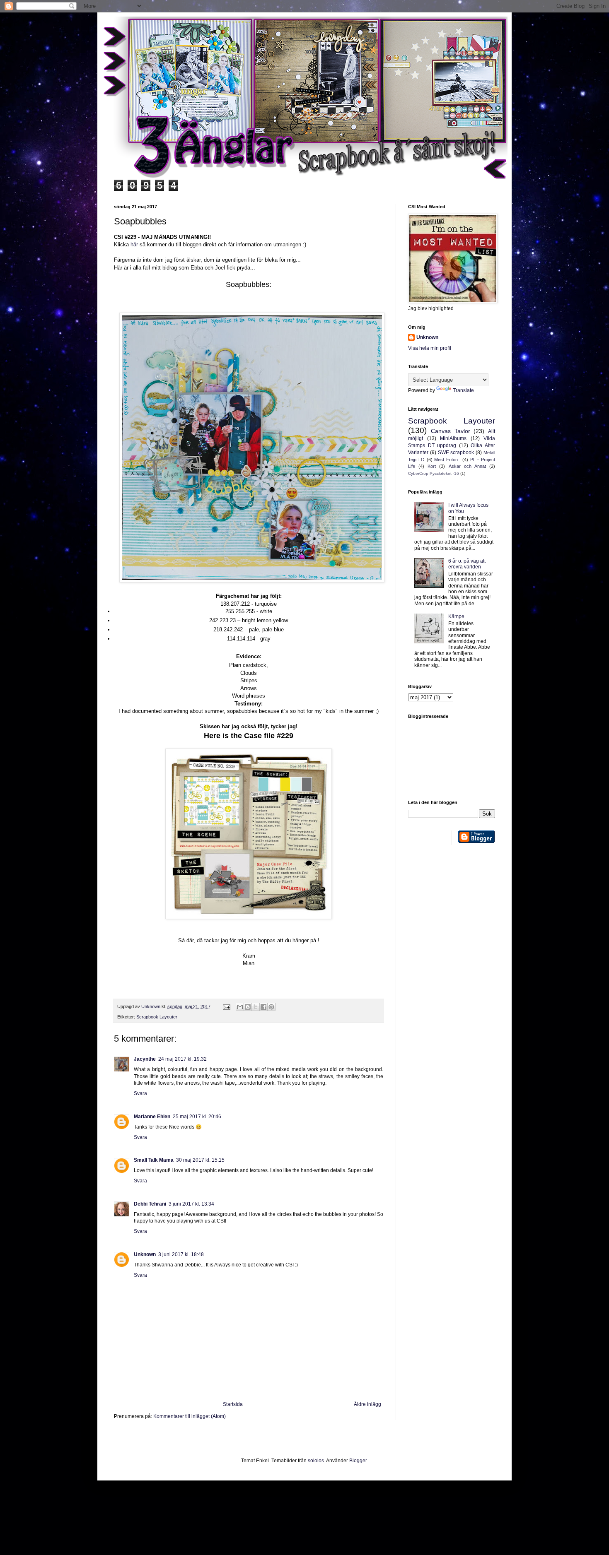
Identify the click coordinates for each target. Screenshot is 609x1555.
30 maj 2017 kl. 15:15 (200, 1160)
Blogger (358, 1461)
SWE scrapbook (456, 452)
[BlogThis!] (248, 1007)
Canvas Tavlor (450, 431)
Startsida (233, 1404)
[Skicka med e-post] (240, 1007)
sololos (316, 1461)
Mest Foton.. (447, 459)
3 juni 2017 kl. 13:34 (191, 1204)
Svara (140, 1093)
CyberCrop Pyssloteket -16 (433, 473)
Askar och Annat (467, 466)
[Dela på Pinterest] (271, 1007)
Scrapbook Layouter (156, 1016)
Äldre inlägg (367, 1404)
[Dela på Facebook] (263, 1007)
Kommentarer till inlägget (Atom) (189, 1416)
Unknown (145, 1254)
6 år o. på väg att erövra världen (467, 564)
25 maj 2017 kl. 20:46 (197, 1116)
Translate (463, 390)
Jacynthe (145, 1059)
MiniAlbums (453, 438)
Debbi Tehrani (150, 1204)
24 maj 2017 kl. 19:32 (182, 1059)
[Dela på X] (255, 1007)
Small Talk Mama (154, 1160)
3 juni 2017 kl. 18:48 (181, 1254)
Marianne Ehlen (152, 1116)
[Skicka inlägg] (226, 1006)
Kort (432, 466)
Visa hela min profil (429, 348)
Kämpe (456, 616)
